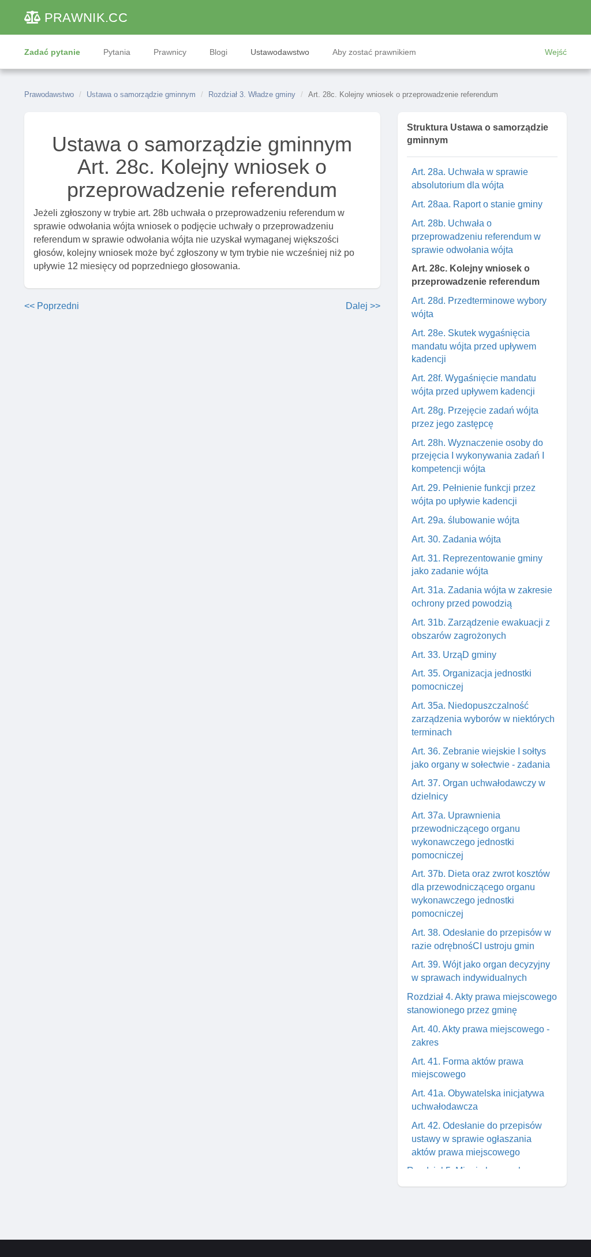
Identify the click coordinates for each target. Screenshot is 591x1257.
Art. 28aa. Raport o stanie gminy (477, 204)
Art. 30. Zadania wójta (456, 539)
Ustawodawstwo (279, 52)
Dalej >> (363, 306)
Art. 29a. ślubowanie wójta (465, 520)
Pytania (116, 52)
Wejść (556, 52)
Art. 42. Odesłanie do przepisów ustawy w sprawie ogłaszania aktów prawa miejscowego (477, 1139)
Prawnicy (170, 52)
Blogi (218, 52)
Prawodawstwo (49, 94)
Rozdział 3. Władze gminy (252, 94)
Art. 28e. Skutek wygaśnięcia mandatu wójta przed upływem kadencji (474, 346)
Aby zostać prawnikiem (374, 52)
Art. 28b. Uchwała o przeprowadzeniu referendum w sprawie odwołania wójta (476, 236)
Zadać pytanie (52, 52)
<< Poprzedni (51, 306)
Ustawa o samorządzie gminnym (141, 94)
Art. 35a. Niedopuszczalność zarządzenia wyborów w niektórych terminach (483, 719)
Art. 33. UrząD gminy (454, 655)
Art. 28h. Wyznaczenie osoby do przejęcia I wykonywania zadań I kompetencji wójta (478, 456)
